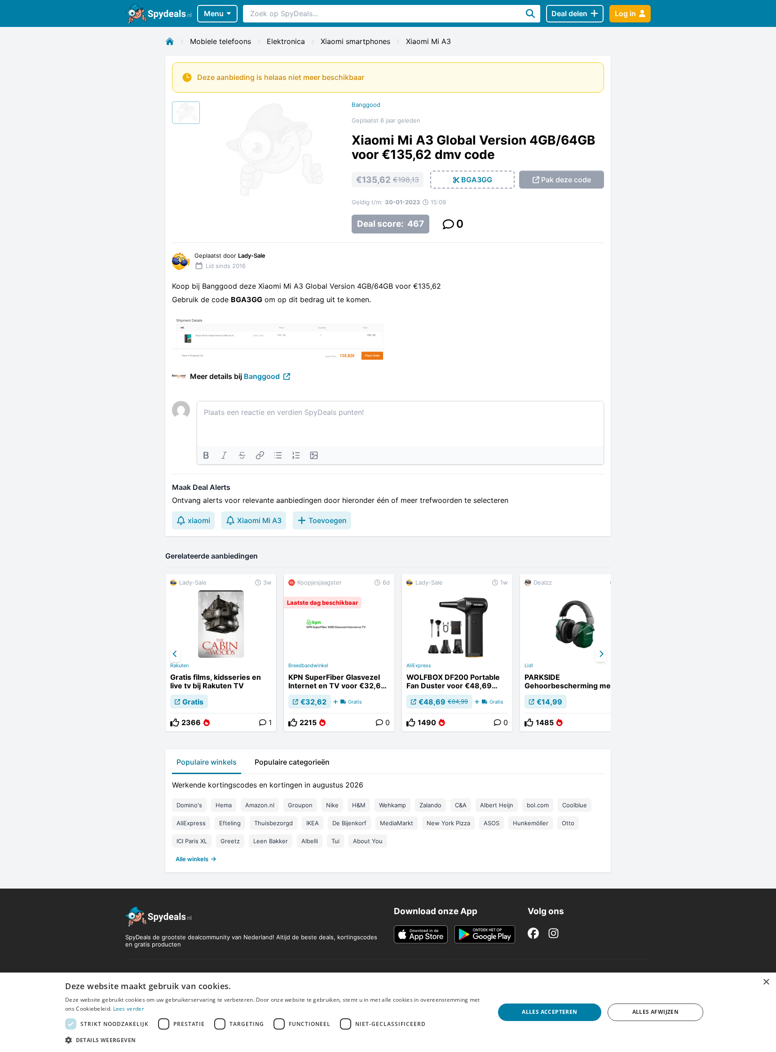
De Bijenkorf (349, 823)
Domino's (189, 805)
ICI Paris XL (191, 841)
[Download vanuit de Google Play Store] (484, 934)
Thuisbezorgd (273, 823)
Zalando (430, 805)
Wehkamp (392, 805)
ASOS (491, 823)
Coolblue (574, 805)
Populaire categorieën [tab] (292, 761)
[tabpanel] (388, 820)
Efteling (230, 823)
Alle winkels (192, 859)
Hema (224, 805)
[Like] (174, 722)
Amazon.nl (259, 805)
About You (368, 841)
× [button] (766, 982)
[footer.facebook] (533, 933)
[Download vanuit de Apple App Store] (421, 934)
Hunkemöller (530, 823)
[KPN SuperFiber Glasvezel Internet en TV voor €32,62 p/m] (339, 652)
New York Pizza (448, 823)
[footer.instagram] (553, 933)
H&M (359, 805)
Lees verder (128, 1008)
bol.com (538, 805)
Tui (335, 841)
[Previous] (175, 654)
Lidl (529, 665)
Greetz (230, 841)
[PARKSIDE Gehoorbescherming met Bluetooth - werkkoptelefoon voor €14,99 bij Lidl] (575, 652)
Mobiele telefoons (220, 41)
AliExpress (418, 665)
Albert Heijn (496, 805)
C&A (461, 805)
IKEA (312, 823)
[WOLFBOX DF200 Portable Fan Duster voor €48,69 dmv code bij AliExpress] (457, 652)
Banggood (366, 104)
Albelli (309, 841)
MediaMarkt (396, 823)
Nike (332, 805)
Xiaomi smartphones (355, 41)
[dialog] (388, 1012)
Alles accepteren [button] (549, 1012)
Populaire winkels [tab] (206, 761)
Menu (214, 13)
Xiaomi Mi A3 (428, 41)
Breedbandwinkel (308, 665)
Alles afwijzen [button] (655, 1012)
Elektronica (286, 41)
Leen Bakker (270, 841)
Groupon (300, 805)
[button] (273, 1039)
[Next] (600, 654)
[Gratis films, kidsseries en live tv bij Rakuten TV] (221, 652)
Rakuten (179, 665)
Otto (568, 823)
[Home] (169, 41)
